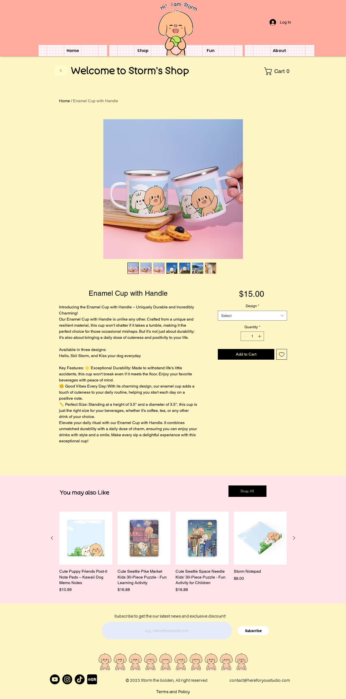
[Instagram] (67, 679)
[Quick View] (85, 538)
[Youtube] (55, 679)
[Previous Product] (52, 538)
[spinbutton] (252, 336)
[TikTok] (80, 679)
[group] (173, 552)
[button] (278, 71)
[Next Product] (294, 538)
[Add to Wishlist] (281, 354)
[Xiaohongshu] (92, 679)
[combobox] (252, 316)
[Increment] (260, 336)
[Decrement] (244, 336)
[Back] (61, 70)
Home (64, 100)
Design (252, 306)
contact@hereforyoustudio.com (259, 680)
